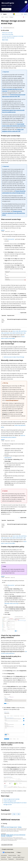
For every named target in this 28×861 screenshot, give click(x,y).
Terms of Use (4, 859)
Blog (19, 855)
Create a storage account (10, 801)
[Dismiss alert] (26, 2)
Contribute (3, 857)
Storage (11, 17)
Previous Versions (12, 855)
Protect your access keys (7, 32)
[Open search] (22, 14)
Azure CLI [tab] (13, 231)
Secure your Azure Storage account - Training (11, 827)
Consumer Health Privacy (18, 857)
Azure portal (11, 239)
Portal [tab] (2, 231)
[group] (14, 320)
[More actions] (26, 17)
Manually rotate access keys (8, 37)
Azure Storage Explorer (12, 400)
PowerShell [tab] (7, 231)
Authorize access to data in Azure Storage (14, 357)
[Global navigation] (1, 14)
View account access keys (7, 34)
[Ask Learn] (24, 17)
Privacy (8, 857)
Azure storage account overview (11, 799)
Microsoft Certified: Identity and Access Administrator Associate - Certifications (13, 835)
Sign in (25, 14)
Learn (2, 17)
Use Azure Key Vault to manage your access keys (12, 36)
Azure (6, 17)
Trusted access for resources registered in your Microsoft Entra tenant (13, 213)
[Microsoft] (14, 14)
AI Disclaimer (4, 855)
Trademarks (10, 859)
